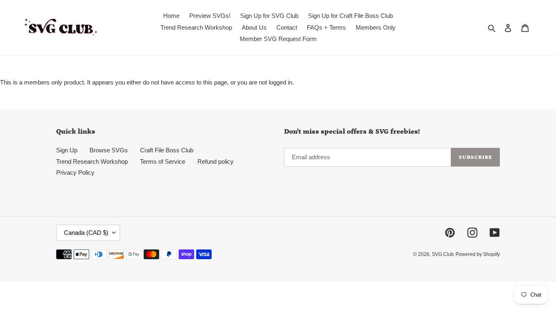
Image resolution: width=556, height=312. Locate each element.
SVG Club (443, 254)
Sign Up (66, 150)
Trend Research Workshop (92, 161)
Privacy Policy (75, 172)
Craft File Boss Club (166, 150)
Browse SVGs (109, 150)
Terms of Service (162, 161)
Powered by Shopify (477, 254)
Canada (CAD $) (86, 232)
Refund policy (215, 161)
